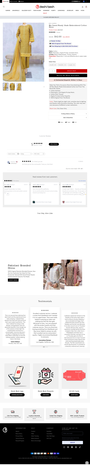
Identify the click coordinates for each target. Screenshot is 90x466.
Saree (8, 10)
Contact (33, 431)
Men (77, 10)
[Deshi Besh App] (17, 376)
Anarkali (16, 10)
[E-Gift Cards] (74, 376)
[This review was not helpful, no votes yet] (81, 168)
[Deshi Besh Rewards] (45, 376)
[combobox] (26, 154)
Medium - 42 (62, 65)
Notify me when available (68, 75)
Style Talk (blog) (51, 436)
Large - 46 (72, 65)
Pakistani (37, 10)
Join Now (46, 395)
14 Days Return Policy (68, 113)
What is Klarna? (35, 438)
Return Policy (19, 433)
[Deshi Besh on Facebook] (68, 447)
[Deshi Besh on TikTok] (80, 447)
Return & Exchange (36, 440)
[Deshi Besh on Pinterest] (76, 447)
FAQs (32, 433)
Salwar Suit (26, 10)
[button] (7, 193)
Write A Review (54, 144)
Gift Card (49, 438)
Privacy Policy (19, 436)
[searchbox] (12, 154)
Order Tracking (35, 436)
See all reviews (82, 181)
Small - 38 (53, 65)
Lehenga (61, 10)
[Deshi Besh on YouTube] (72, 447)
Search (17, 431)
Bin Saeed (53, 23)
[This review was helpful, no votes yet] (78, 168)
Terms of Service (20, 438)
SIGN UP (72, 442)
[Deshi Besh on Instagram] (64, 447)
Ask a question (68, 117)
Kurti (53, 10)
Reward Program (20, 440)
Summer (46, 10)
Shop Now (13, 280)
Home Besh (49, 433)
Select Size (52, 61)
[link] (15, 202)
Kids (82, 10)
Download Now (17, 395)
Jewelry (70, 10)
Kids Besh (49, 431)
